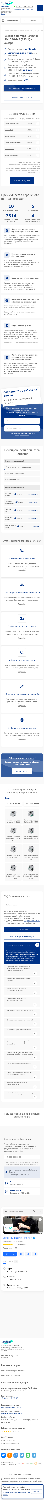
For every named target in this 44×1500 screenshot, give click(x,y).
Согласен (36, 1492)
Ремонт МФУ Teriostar (10, 1375)
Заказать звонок (22, 771)
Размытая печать (8, 518)
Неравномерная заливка (10, 526)
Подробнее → (33, 494)
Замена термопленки (11, 155)
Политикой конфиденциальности (27, 1164)
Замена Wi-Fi (9, 130)
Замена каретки (10, 136)
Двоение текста (8, 510)
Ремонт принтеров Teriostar (13, 1370)
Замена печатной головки (13, 142)
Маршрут (12, 1254)
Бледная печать (8, 494)
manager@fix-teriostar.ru (12, 1413)
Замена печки (9, 149)
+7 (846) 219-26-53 (24, 7)
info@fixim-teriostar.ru (11, 1407)
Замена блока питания (12, 123)
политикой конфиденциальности (25, 434)
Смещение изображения (9, 502)
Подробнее (22, 570)
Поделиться (3, 1455)
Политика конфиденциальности (21, 1474)
